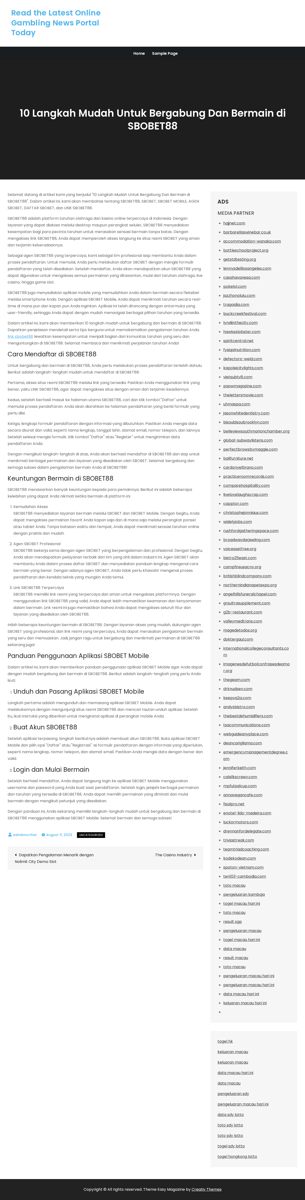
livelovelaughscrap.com (245, 494)
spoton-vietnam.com (243, 867)
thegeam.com (236, 679)
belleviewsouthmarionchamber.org (256, 431)
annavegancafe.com (242, 795)
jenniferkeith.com (239, 768)
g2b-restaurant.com (242, 612)
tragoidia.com (236, 304)
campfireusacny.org (242, 567)
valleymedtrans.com (242, 621)
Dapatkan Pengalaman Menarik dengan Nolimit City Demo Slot (54, 858)
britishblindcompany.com (247, 576)
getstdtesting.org (239, 259)
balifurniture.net (238, 458)
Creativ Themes (207, 1189)
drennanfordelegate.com (247, 831)
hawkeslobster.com (241, 331)
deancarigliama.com (242, 743)
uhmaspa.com (236, 404)
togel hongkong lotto (237, 1156)
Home (139, 53)
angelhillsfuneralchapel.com (249, 594)
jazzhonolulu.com (239, 295)
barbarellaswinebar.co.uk (247, 232)
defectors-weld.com (242, 359)
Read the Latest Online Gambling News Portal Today (56, 22)
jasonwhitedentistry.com (246, 413)
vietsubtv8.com (237, 377)
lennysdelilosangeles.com (247, 268)
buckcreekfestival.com (244, 313)
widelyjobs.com (237, 521)
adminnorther (25, 834)
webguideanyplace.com (245, 734)
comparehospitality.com (246, 485)
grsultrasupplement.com (246, 603)
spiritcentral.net (238, 341)
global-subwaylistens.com (248, 440)
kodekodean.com (239, 858)
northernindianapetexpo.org (250, 585)
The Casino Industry (173, 855)
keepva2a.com (237, 698)
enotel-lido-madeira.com (247, 813)
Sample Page (165, 53)
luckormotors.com (240, 822)
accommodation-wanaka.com (252, 241)
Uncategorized (91, 835)
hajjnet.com (234, 223)
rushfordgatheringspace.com (251, 530)
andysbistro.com (239, 707)
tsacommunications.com (246, 725)
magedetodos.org (240, 630)
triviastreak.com (238, 840)
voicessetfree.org (239, 549)
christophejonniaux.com (245, 512)
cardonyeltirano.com (243, 467)
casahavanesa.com (241, 277)
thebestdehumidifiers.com (248, 716)
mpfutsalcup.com (240, 786)
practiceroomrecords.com (248, 476)
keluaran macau (233, 1062)
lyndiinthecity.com (240, 322)
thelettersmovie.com (243, 395)
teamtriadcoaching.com (246, 849)
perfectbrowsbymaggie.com (250, 449)
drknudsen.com (237, 689)
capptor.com (235, 503)
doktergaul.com (238, 639)
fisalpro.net (233, 804)
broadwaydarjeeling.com (246, 540)
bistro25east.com (239, 558)
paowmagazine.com (242, 386)
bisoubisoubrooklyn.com (246, 422)
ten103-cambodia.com (244, 876)
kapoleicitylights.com (243, 368)
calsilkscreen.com (240, 777)
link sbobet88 (20, 336)
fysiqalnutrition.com (241, 350)
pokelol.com (234, 286)
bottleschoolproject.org (245, 250)
